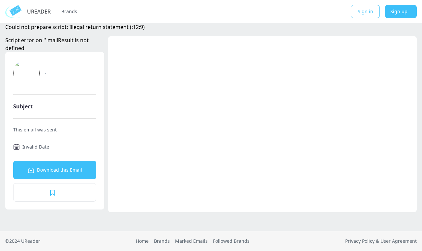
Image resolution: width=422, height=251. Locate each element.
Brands (69, 11)
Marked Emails (191, 241)
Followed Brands (231, 241)
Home (142, 241)
